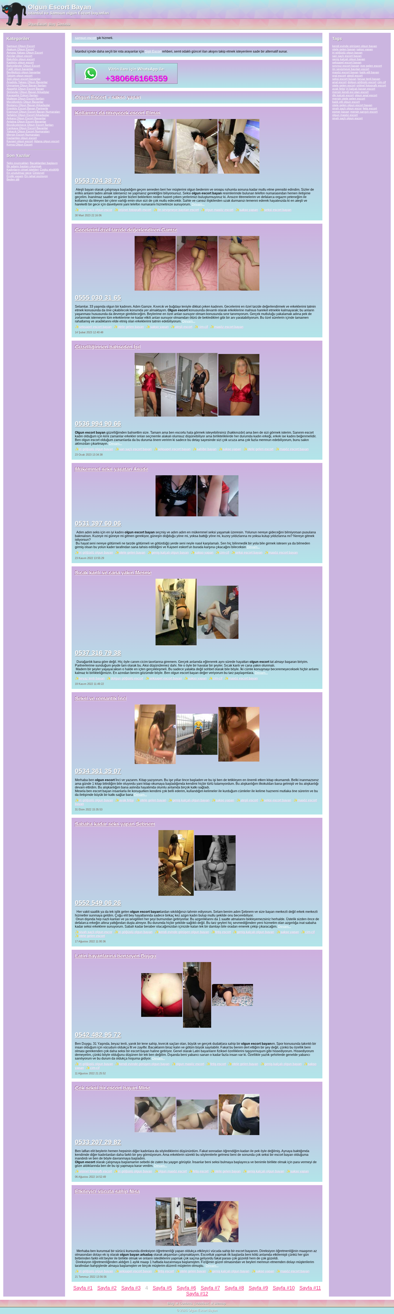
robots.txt (202, 1303)
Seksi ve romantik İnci (101, 698)
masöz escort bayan (228, 327)
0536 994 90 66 (98, 423)
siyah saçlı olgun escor (95, 210)
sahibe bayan (206, 449)
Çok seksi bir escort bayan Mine (112, 1088)
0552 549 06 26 (98, 902)
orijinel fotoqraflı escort (134, 210)
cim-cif (203, 327)
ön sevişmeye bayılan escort (178, 210)
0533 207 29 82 (98, 1142)
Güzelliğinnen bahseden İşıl (108, 346)
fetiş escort (223, 932)
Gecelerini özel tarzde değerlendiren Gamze (126, 230)
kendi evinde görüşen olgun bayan (184, 932)
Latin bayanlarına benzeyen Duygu (115, 956)
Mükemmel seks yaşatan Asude (111, 469)
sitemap (220, 1303)
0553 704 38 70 (98, 180)
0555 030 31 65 (98, 297)
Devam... (198, 204)
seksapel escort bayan (95, 327)
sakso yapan (248, 210)
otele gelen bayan (131, 327)
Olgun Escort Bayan (59, 7)
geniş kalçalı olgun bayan (170, 552)
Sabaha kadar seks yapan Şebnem (115, 824)
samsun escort (85, 38)
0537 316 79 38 (98, 652)
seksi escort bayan (277, 210)
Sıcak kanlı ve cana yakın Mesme (113, 572)
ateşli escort (183, 327)
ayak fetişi (126, 800)
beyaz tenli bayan (92, 678)
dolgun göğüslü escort (127, 678)
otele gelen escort (260, 449)
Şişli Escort (153, 51)
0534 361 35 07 (98, 771)
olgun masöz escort (219, 210)
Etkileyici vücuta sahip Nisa (107, 1191)
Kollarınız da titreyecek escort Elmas (117, 113)
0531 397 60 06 (98, 523)
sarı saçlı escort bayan (135, 449)
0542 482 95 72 (98, 1034)
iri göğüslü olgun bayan (96, 449)
